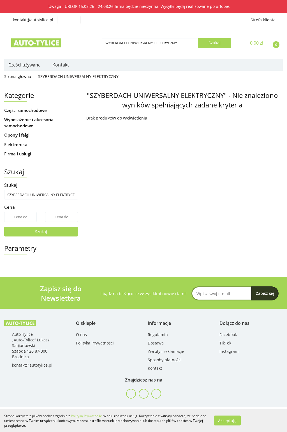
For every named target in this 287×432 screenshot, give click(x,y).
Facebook (228, 334)
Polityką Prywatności (87, 415)
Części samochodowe (26, 110)
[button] (86, 323)
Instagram (229, 351)
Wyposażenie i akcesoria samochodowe (29, 122)
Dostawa (156, 343)
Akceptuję (227, 420)
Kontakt (60, 65)
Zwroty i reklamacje (166, 351)
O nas (81, 334)
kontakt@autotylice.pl (32, 365)
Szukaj (41, 231)
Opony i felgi (17, 135)
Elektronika (16, 144)
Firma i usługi (18, 154)
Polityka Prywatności (95, 343)
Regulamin (158, 334)
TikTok (225, 343)
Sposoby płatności (165, 359)
